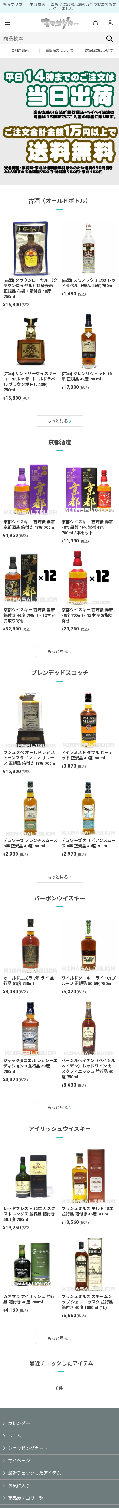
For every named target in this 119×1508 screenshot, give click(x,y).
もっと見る (57, 421)
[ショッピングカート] (95, 23)
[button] (7, 22)
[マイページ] (110, 23)
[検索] (109, 38)
